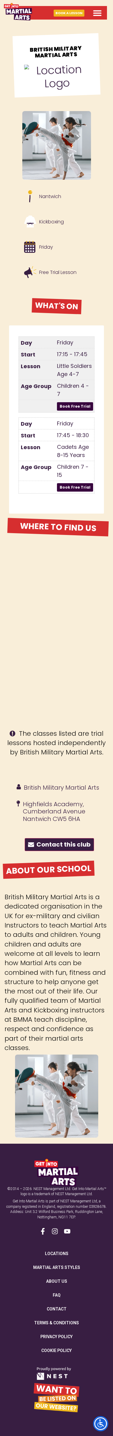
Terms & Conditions (56, 1322)
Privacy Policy (56, 1336)
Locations (56, 1253)
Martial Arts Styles (56, 1267)
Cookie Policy (56, 1350)
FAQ (57, 1295)
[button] (97, 13)
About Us (56, 1281)
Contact (57, 1309)
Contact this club (62, 844)
